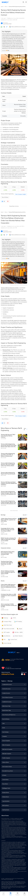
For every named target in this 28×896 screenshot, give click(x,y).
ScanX (2, 6)
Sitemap (10, 681)
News (6, 6)
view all (25, 429)
